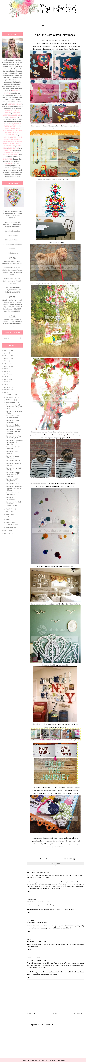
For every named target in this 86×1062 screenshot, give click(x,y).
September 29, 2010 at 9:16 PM (38, 902)
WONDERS (6, 137)
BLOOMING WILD (9, 130)
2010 (6, 392)
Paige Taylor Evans (30, 1060)
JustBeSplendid (63, 665)
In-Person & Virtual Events (12, 244)
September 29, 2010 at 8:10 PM (38, 872)
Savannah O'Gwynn (34, 870)
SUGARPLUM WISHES (12, 128)
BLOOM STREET (14, 139)
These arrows (36, 126)
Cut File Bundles (12, 253)
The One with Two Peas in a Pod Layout (13, 437)
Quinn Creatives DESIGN (56, 1060)
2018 (6, 371)
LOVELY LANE (16, 115)
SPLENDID (15, 133)
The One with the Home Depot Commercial (13, 426)
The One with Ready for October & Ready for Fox (14, 406)
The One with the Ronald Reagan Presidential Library (14, 488)
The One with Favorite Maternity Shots (13, 416)
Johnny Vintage (74, 604)
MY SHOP (8, 163)
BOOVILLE (8, 111)
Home (55, 1013)
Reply (29, 891)
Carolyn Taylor (33, 899)
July (8, 511)
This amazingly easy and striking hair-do (44, 432)
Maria (29, 939)
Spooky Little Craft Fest (12, 290)
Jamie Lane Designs (34, 958)
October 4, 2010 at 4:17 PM (37, 960)
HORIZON (18, 141)
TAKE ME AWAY (13, 148)
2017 (6, 374)
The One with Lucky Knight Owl (12, 494)
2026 (6, 350)
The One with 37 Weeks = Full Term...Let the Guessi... (14, 431)
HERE (12, 274)
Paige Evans (6, 307)
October (10, 400)
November (10, 397)
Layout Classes (12, 235)
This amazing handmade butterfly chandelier (45, 284)
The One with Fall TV (12, 484)
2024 (6, 355)
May (8, 517)
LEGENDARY (13, 117)
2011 (6, 390)
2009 (6, 530)
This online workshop (39, 724)
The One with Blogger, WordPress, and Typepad (13, 474)
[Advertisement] (12, 571)
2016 (6, 376)
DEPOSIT (19, 263)
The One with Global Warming (12, 457)
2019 (6, 369)
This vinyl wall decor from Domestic (50, 179)
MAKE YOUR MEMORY (14, 104)
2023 (6, 358)
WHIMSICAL (7, 144)
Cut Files (12, 249)
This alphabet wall (48, 665)
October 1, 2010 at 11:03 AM (37, 922)
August (9, 509)
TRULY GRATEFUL (8, 141)
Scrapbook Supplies (12, 231)
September (11, 402)
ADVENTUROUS (15, 126)
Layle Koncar (8, 309)
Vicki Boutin (16, 307)
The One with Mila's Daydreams (12, 480)
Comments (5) (69, 859)
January (10, 527)
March (9, 522)
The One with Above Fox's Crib (12, 421)
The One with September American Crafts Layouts (14, 442)
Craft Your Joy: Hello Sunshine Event (12, 302)
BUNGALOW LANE (12, 135)
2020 (6, 366)
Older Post (79, 1013)
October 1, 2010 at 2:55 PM (37, 941)
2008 (6, 533)
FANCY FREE (8, 150)
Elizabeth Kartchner (68, 284)
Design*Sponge (67, 566)
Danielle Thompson (49, 126)
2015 (6, 379)
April (8, 519)
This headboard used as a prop (41, 604)
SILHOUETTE (7, 159)
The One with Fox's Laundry (12, 452)
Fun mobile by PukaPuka (39, 483)
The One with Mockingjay (10, 498)
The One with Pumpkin (13, 461)
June (8, 514)
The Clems (30, 920)
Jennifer (51, 566)
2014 (6, 382)
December (10, 394)
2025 (6, 353)
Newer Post (32, 1013)
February (10, 525)
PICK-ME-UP (16, 144)
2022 (6, 361)
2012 (6, 387)
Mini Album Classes (12, 240)
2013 (6, 384)
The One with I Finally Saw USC (13, 448)
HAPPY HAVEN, (9, 124)
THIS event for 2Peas (73, 787)
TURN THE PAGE (9, 146)
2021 (6, 363)
